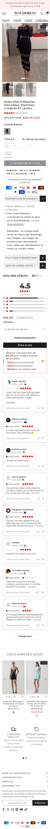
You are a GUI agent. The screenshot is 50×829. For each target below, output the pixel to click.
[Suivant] (45, 679)
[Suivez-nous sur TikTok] (25, 809)
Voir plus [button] (35, 493)
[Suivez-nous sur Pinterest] (16, 809)
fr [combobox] (37, 275)
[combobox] (44, 329)
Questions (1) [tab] (25, 317)
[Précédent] (5, 679)
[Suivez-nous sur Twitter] (8, 809)
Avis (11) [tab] (8, 317)
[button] (16, 113)
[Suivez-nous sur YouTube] (21, 809)
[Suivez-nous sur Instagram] (12, 809)
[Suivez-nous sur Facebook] (3, 809)
